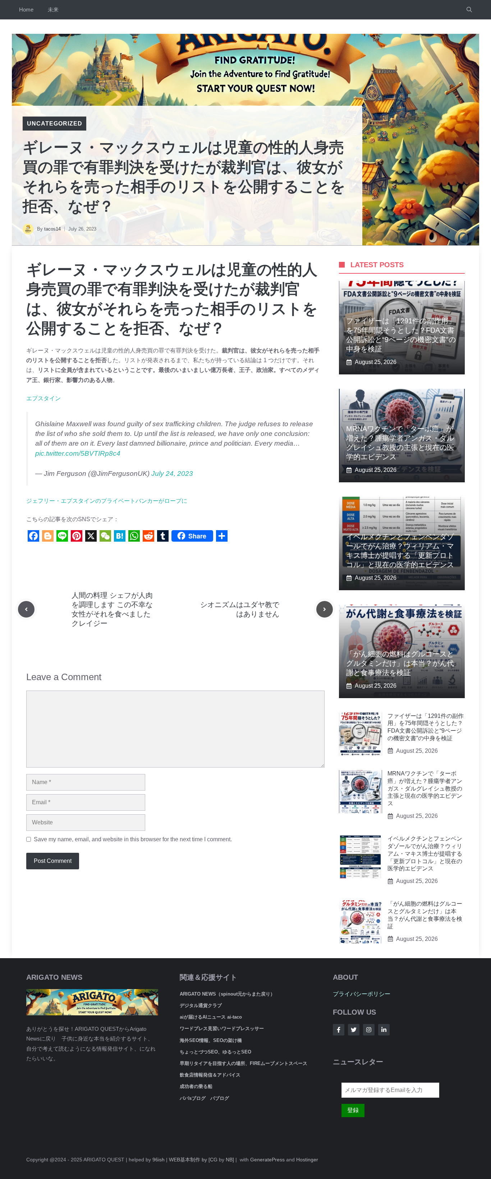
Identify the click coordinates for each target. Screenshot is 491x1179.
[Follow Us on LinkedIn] (384, 1029)
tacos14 (52, 229)
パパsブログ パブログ (204, 1098)
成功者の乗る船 (196, 1086)
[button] (469, 9)
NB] (230, 1159)
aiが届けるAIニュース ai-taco (211, 1017)
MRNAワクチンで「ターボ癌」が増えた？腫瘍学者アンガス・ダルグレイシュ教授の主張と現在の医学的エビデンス (424, 788)
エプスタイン (43, 398)
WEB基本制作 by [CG (193, 1159)
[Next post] (324, 609)
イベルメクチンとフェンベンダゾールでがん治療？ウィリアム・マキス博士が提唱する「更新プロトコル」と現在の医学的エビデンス (424, 853)
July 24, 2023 (172, 473)
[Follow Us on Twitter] (353, 1029)
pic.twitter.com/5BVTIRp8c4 (77, 453)
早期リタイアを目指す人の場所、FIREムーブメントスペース (243, 1063)
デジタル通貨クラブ (201, 1005)
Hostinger (307, 1159)
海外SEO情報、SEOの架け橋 (211, 1040)
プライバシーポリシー (361, 994)
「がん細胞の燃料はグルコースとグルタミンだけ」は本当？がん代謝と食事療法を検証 (400, 663)
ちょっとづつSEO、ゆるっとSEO (215, 1052)
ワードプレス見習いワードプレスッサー (222, 1028)
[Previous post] (26, 609)
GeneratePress (267, 1159)
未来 (53, 9)
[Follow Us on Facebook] (338, 1029)
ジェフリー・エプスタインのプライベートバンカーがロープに (106, 501)
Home (26, 9)
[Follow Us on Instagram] (369, 1029)
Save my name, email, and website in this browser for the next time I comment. (133, 839)
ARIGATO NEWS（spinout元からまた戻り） (227, 994)
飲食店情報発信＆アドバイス (210, 1075)
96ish (158, 1159)
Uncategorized (54, 123)
